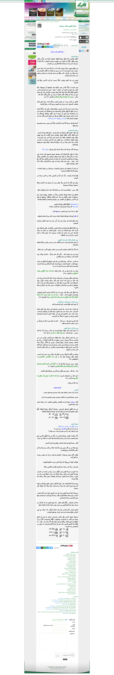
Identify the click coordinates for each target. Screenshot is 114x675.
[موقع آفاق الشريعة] (80, 19)
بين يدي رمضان (72, 571)
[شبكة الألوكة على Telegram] (44, 1)
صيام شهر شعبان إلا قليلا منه (69, 602)
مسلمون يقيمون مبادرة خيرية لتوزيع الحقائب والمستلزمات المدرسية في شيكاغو (84, 28)
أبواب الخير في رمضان (71, 569)
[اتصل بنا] (49, 2)
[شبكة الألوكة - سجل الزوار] (64, 2)
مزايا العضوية (28, 36)
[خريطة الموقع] (73, 2)
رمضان (73, 402)
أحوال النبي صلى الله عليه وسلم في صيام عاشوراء (65, 607)
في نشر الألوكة (32, 45)
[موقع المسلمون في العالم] (53, 19)
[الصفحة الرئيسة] (74, 2)
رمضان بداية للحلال (71, 559)
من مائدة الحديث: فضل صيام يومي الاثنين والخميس (64, 608)
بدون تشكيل (57, 45)
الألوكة (49, 666)
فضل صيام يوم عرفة (71, 610)
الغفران (63, 429)
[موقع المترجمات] (27, 19)
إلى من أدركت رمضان (71, 563)
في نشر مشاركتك (32, 43)
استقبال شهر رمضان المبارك (69, 555)
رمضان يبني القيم (72, 585)
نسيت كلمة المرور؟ (32, 33)
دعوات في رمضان (72, 590)
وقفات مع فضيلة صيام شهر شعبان (68, 601)
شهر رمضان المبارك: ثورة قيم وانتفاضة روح (66, 583)
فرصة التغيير (73, 586)
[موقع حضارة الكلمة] (64, 19)
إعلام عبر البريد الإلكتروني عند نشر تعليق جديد (59, 619)
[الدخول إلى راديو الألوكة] (80, 13)
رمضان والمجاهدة (72, 566)
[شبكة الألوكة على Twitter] (37, 1)
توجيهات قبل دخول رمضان (70, 568)
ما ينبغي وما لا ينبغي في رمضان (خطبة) (67, 592)
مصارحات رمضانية (71, 581)
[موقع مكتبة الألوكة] (42, 19)
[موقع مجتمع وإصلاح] (70, 19)
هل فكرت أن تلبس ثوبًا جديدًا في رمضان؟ (67, 576)
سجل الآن (31, 38)
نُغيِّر (75, 216)
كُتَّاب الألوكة (83, 21)
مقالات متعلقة (75, 34)
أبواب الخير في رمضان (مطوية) (69, 573)
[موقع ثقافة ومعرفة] (75, 19)
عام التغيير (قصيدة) (71, 578)
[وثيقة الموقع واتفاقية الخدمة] (56, 2)
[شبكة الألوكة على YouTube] (39, 1)
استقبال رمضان (72, 575)
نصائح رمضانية (72, 561)
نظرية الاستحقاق (72, 579)
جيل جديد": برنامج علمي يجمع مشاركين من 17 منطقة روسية (83, 31)
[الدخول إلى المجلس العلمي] (81, 16)
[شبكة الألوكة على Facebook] (34, 1)
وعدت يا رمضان (72, 588)
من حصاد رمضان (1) (71, 589)
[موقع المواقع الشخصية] (47, 19)
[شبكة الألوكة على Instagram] (42, 1)
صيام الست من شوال (71, 598)
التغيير (74, 582)
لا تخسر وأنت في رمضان (70, 572)
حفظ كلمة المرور (31, 32)
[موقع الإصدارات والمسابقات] (33, 19)
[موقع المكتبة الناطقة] (38, 19)
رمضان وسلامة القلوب (71, 554)
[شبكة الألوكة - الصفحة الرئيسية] (69, 2)
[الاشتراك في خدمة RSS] (72, 2)
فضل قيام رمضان (72, 562)
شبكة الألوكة (57, 21)
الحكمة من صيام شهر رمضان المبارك (67, 599)
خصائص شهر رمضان (71, 565)
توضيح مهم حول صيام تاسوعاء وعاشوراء (67, 605)
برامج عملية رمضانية (71, 556)
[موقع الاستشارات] (59, 19)
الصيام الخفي (73, 604)
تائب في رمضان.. (72, 558)
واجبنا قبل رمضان (72, 593)
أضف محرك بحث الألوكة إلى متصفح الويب (57, 668)
